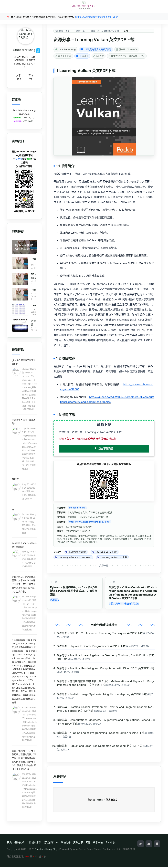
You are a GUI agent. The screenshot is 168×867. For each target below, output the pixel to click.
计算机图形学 (34, 842)
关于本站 (98, 842)
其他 (87, 842)
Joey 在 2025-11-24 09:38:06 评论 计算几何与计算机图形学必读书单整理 (29, 491)
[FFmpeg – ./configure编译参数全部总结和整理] (20, 279)
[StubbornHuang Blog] (84, 5)
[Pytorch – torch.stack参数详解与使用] (20, 263)
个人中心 (110, 842)
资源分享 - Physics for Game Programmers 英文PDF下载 (91, 646)
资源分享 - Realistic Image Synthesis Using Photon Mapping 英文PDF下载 (101, 694)
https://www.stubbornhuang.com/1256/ (96, 16)
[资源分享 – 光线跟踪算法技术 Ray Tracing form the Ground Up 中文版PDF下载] (20, 325)
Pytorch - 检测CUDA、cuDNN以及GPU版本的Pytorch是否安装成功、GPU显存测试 (74, 591)
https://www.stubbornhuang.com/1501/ (89, 521)
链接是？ (16, 479)
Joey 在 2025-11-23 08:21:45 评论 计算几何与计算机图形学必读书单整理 (29, 559)
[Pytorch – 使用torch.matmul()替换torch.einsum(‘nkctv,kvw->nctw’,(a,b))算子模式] (20, 294)
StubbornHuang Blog (46, 849)
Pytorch (54, 600)
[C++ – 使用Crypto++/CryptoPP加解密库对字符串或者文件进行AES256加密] (20, 310)
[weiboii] (140, 843)
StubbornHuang (67, 49)
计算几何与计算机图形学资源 (97, 49)
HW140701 (29, 117)
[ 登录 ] (99, 799)
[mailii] (149, 843)
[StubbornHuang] (25, 36)
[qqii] (157, 843)
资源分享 (78, 842)
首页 (9, 842)
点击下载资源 (105, 448)
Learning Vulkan (75, 70)
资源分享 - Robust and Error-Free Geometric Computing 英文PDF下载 (99, 745)
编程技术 (19, 842)
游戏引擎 (49, 842)
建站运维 (66, 842)
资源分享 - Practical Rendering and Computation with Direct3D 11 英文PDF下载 (105, 668)
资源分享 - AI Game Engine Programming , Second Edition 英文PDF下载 (100, 732)
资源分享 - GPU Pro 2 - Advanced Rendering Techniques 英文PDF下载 (99, 633)
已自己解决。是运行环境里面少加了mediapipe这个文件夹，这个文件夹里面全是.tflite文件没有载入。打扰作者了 (23, 584)
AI (57, 842)
